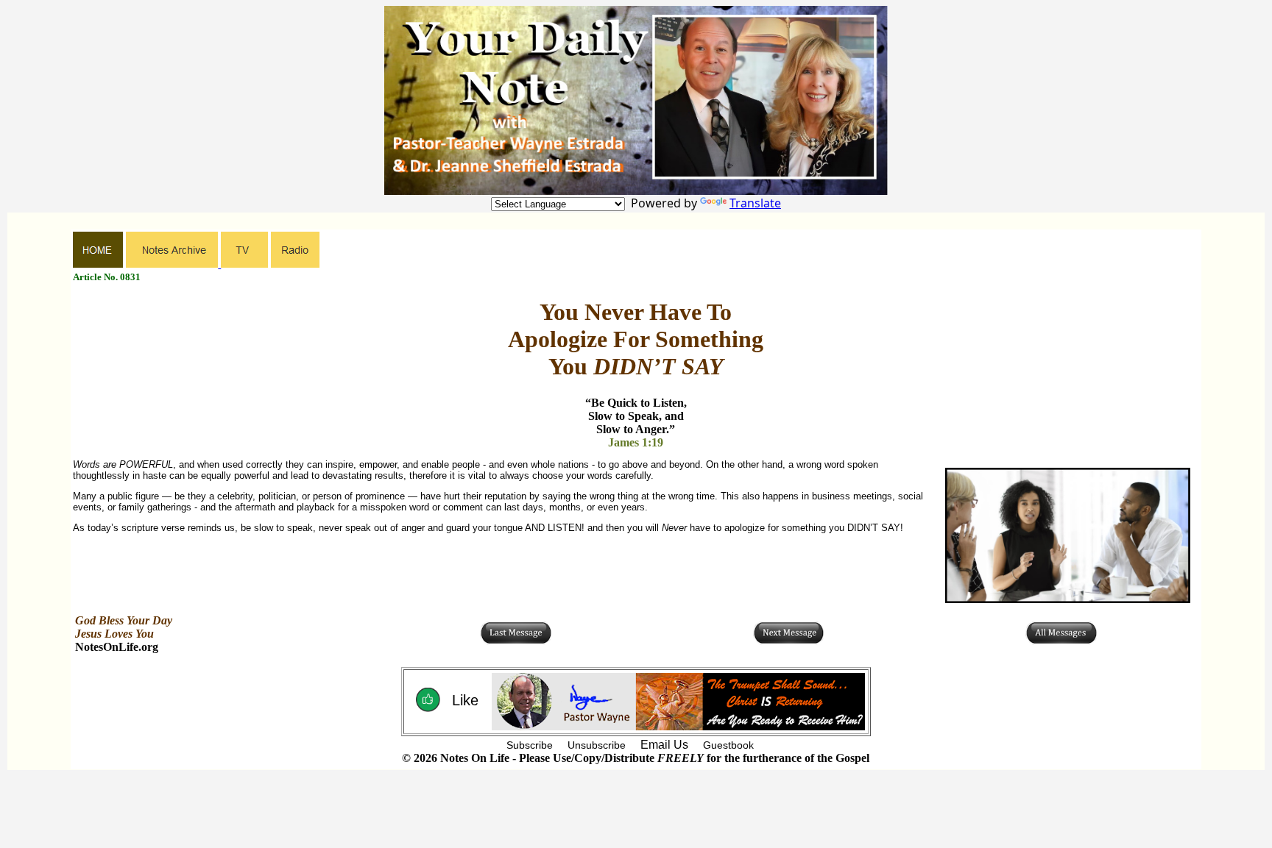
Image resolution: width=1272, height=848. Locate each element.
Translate (755, 203)
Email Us (664, 744)
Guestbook (728, 745)
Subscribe (529, 745)
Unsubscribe (597, 745)
